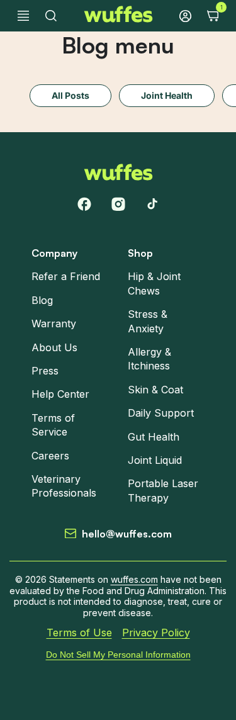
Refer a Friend (65, 277)
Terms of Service (53, 425)
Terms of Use (79, 633)
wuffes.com (134, 579)
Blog (42, 300)
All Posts (70, 95)
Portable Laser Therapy (163, 490)
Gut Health (153, 436)
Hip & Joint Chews (154, 284)
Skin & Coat (155, 389)
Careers (50, 455)
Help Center (60, 394)
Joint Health (167, 95)
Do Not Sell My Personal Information (118, 655)
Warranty (53, 323)
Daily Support (161, 413)
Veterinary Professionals (63, 486)
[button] (23, 16)
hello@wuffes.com (127, 533)
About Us (54, 347)
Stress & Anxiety (147, 321)
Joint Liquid (155, 460)
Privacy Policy (156, 633)
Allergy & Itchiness (149, 359)
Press (45, 370)
